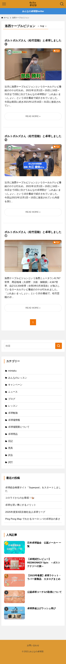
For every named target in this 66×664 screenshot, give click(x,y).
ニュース (13, 391)
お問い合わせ (33, 645)
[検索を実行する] (58, 346)
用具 (10, 448)
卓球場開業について (18, 427)
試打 (10, 462)
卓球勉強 (13, 412)
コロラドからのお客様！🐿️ (19, 497)
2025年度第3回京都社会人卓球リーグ (25, 512)
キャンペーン (15, 384)
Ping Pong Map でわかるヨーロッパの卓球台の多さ (32, 518)
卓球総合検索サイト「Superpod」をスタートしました (33, 489)
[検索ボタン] (62, 4)
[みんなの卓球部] (33, 4)
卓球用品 (13, 434)
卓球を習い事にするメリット (20, 504)
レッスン (13, 405)
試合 (10, 455)
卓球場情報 (14, 420)
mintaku (12, 370)
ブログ (11, 398)
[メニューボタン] (4, 4)
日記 (10, 441)
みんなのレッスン (17, 377)
